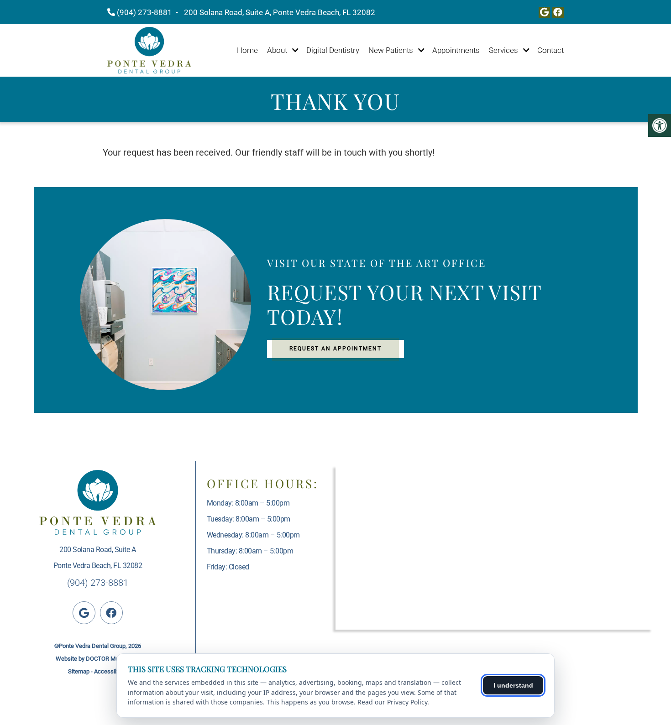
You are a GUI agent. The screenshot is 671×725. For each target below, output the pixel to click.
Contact (550, 50)
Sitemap (78, 671)
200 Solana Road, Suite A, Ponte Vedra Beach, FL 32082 (279, 12)
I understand (513, 685)
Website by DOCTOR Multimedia (97, 658)
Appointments (456, 50)
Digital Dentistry (332, 50)
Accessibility (110, 671)
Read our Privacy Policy (392, 702)
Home (247, 50)
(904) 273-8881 (144, 12)
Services (503, 50)
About (277, 50)
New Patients (390, 50)
